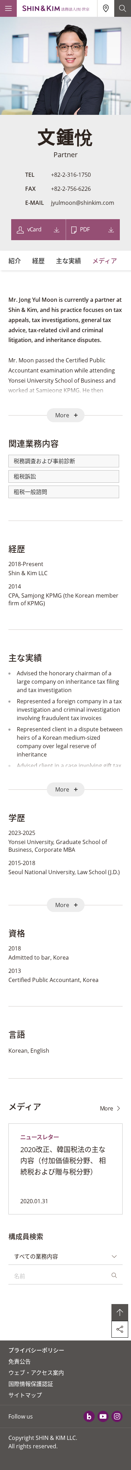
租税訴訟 (25, 476)
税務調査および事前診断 (44, 461)
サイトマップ (25, 1395)
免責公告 (19, 1361)
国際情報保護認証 (30, 1384)
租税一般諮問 (30, 492)
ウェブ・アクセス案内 (36, 1373)
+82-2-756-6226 (71, 189)
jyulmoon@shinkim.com (82, 203)
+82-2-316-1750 (71, 175)
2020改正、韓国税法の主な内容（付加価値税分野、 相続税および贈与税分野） (63, 1161)
